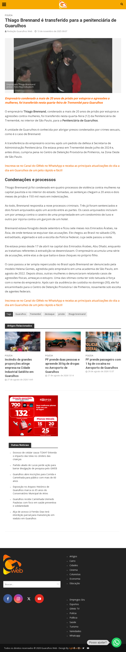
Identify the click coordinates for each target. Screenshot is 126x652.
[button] (116, 642)
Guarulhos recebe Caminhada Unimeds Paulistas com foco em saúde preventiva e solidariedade (34, 502)
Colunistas (75, 574)
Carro (72, 560)
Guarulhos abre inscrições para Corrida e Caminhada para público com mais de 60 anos (34, 478)
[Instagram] (18, 598)
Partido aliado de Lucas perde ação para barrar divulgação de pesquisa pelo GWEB (35, 467)
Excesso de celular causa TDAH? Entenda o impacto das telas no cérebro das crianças (35, 456)
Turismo (74, 626)
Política (73, 617)
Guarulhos (20, 314)
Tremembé (35, 314)
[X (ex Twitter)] (28, 598)
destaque (49, 314)
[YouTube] (39, 598)
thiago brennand (77, 314)
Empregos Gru (77, 599)
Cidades (74, 565)
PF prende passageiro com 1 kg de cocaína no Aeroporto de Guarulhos (103, 363)
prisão (61, 314)
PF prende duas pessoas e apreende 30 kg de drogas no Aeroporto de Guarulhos (62, 365)
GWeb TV (74, 608)
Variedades (75, 631)
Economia (75, 578)
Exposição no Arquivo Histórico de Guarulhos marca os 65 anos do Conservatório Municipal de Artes (31, 490)
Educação (75, 583)
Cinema (74, 569)
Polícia (8, 15)
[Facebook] (7, 598)
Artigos (73, 556)
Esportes (74, 604)
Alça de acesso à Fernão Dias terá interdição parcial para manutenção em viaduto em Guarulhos (33, 515)
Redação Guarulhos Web (19, 31)
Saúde (73, 622)
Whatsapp (75, 635)
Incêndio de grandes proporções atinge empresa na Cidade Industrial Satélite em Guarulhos (19, 368)
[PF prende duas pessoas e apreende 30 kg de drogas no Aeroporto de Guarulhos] (63, 341)
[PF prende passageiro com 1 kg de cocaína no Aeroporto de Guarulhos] (103, 341)
